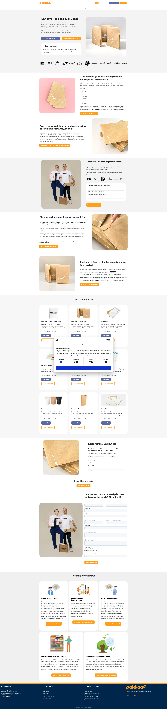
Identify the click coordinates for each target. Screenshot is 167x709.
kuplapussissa (91, 274)
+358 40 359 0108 (94, 109)
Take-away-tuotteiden (82, 415)
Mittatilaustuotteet (72, 8)
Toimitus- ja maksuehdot (48, 696)
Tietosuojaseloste (47, 698)
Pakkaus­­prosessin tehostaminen (78, 599)
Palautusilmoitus (46, 699)
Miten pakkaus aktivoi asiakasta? (53, 656)
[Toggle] (42, 331)
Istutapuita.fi (107, 659)
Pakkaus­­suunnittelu (49, 598)
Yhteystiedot (110, 8)
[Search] (97, 3)
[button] (123, 3)
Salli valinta (83, 368)
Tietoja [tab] (103, 344)
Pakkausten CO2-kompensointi (98, 656)
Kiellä (65, 368)
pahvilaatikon (112, 271)
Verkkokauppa (84, 8)
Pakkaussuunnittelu (88, 691)
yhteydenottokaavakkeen (120, 278)
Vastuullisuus (93, 8)
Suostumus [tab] (64, 344)
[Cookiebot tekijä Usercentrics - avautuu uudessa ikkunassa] (105, 340)
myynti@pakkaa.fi (121, 109)
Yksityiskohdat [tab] (83, 344)
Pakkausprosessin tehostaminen (91, 693)
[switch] (76, 362)
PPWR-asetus (46, 693)
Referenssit (103, 8)
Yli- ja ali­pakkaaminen (109, 598)
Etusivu (55, 8)
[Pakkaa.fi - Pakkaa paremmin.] (46, 3)
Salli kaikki (102, 368)
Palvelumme (61, 8)
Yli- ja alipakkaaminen (89, 694)
